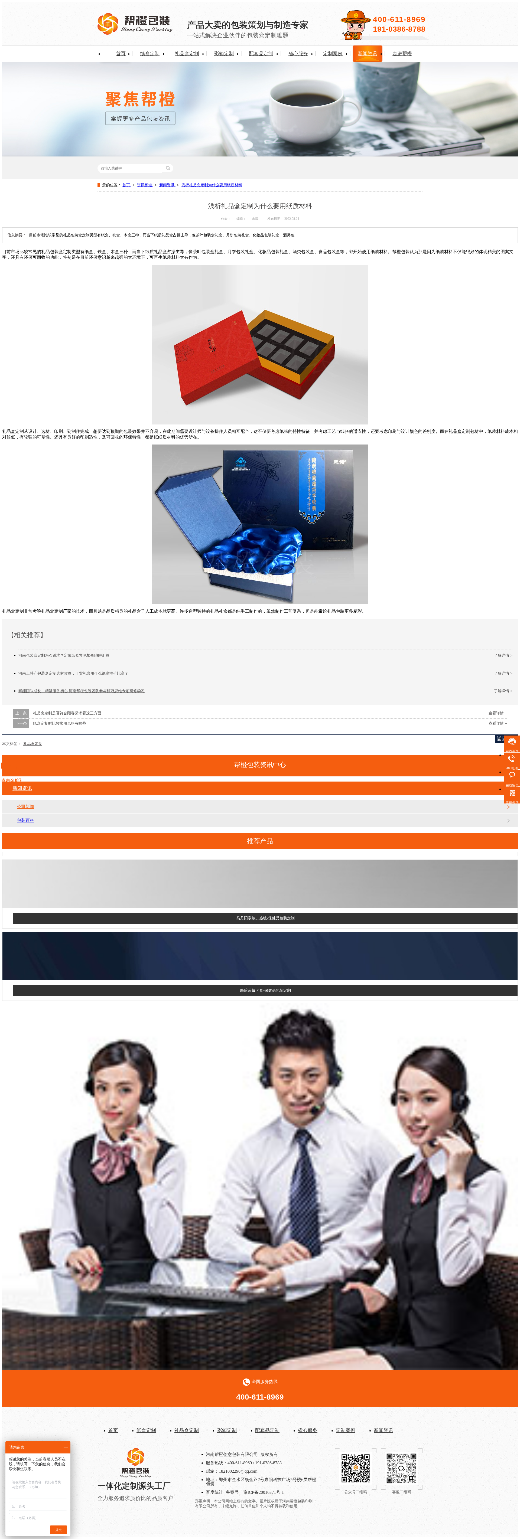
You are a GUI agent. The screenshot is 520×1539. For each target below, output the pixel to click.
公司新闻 (25, 806)
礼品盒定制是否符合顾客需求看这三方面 (67, 713)
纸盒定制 (150, 53)
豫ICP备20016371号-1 (263, 1492)
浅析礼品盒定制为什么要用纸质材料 (211, 185)
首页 (121, 53)
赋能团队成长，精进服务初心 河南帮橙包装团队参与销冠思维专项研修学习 (81, 691)
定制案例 (333, 53)
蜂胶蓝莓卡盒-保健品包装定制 (265, 972)
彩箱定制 (224, 53)
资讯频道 (145, 185)
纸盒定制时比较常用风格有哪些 (59, 723)
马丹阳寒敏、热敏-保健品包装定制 (265, 900)
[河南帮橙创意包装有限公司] (135, 33)
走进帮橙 (402, 53)
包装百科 (25, 820)
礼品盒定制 (187, 53)
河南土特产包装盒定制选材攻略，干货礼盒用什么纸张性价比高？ (73, 673)
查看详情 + (498, 713)
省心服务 (298, 53)
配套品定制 (261, 53)
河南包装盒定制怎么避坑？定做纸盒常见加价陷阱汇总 (63, 655)
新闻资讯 (367, 53)
